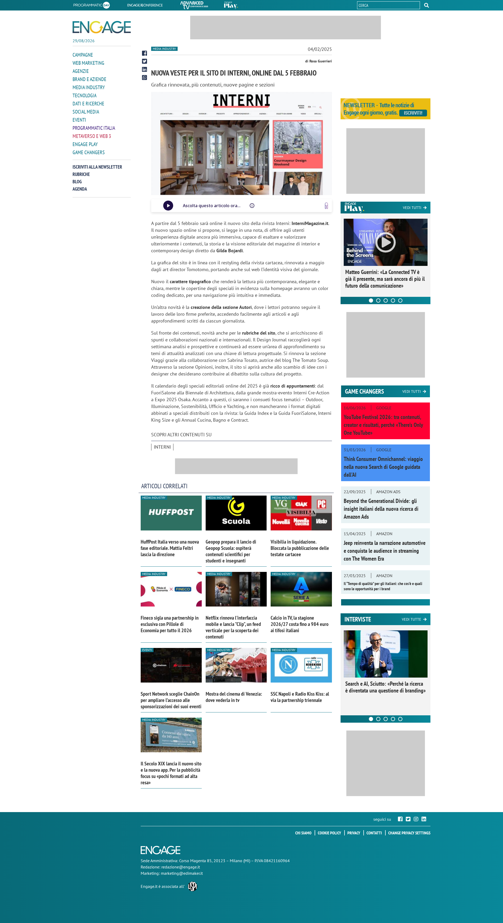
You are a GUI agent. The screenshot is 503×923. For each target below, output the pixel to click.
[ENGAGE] (102, 27)
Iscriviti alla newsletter (97, 167)
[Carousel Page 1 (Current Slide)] (371, 300)
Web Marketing (88, 63)
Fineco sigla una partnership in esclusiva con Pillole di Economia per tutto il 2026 (170, 624)
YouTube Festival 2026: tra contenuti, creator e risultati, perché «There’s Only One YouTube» (383, 424)
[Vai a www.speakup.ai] (326, 205)
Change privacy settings (409, 832)
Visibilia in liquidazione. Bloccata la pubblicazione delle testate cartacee (300, 548)
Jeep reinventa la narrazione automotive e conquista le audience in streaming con (384, 550)
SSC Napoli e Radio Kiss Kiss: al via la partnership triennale (300, 697)
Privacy (353, 832)
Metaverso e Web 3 (92, 136)
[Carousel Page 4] (393, 300)
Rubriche (81, 174)
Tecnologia (84, 95)
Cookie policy (329, 832)
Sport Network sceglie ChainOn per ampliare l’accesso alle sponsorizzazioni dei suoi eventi (171, 700)
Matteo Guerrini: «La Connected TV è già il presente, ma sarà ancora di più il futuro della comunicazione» (385, 278)
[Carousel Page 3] (386, 300)
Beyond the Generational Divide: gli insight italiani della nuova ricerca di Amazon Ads (381, 508)
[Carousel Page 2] (378, 300)
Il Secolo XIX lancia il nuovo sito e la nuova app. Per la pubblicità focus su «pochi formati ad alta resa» (171, 773)
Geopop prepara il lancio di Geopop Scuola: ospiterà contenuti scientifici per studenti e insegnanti (231, 551)
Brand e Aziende (89, 79)
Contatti (374, 832)
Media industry (164, 49)
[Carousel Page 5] (400, 300)
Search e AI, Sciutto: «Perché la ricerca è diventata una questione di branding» (385, 687)
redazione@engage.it (180, 867)
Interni (162, 447)
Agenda (80, 189)
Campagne (83, 54)
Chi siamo (303, 832)
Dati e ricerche (88, 103)
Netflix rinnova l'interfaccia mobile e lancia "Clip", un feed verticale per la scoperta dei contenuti (233, 627)
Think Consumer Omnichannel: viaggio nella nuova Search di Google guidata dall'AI (383, 466)
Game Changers (89, 152)
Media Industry (89, 87)
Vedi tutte (411, 619)
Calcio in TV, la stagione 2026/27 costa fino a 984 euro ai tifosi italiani (300, 624)
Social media (86, 111)
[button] (426, 5)
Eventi (79, 119)
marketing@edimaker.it (182, 873)
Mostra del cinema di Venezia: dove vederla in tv (234, 697)
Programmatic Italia (94, 128)
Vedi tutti (412, 207)
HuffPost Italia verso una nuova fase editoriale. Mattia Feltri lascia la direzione (170, 548)
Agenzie (81, 71)
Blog (77, 182)
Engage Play (85, 144)
